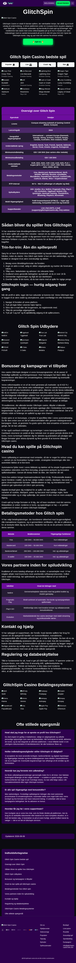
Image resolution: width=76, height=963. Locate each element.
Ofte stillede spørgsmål (14, 914)
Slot (64, 64)
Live (27, 64)
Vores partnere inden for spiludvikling (19, 894)
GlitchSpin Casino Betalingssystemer (19, 909)
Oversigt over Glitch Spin (15, 864)
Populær (8, 64)
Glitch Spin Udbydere (13, 874)
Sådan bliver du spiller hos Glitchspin (19, 869)
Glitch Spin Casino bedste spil (16, 859)
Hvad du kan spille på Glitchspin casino (20, 884)
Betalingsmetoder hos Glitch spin (18, 889)
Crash (45, 64)
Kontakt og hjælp (11, 899)
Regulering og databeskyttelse (17, 904)
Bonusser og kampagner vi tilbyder (18, 879)
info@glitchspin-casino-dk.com (68, 946)
